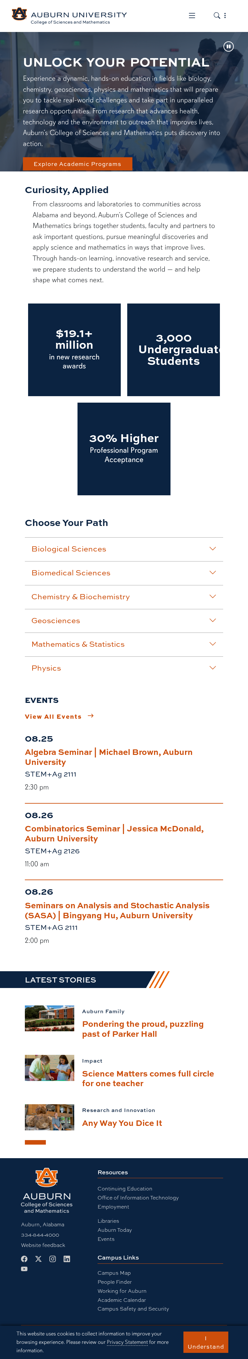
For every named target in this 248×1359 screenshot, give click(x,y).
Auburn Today (115, 1229)
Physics (46, 668)
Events (106, 1238)
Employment (113, 1206)
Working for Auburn (122, 1290)
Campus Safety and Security (133, 1308)
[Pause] (229, 47)
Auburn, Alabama (42, 1224)
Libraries (108, 1220)
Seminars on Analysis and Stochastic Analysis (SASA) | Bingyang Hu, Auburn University (117, 910)
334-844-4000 (40, 1234)
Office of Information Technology (138, 1197)
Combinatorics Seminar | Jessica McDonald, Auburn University (114, 833)
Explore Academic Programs (77, 164)
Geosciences (55, 620)
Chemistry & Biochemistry (80, 596)
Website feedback (43, 1245)
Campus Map (114, 1272)
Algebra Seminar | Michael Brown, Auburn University (109, 756)
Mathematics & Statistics (78, 644)
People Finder (115, 1281)
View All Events (53, 716)
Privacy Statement (127, 1342)
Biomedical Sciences (70, 572)
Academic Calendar (122, 1299)
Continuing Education (125, 1188)
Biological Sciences (68, 548)
